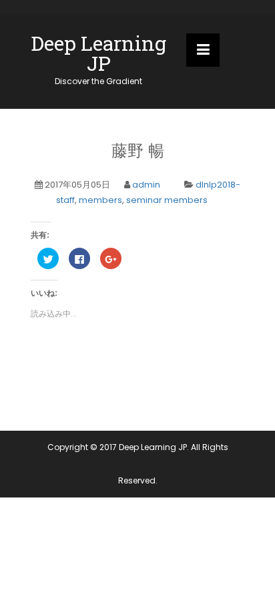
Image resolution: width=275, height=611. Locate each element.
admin (146, 184)
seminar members (167, 200)
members (100, 200)
